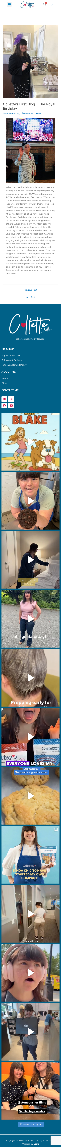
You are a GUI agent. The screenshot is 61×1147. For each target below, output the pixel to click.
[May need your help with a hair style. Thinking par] (30, 678)
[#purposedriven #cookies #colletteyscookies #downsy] (30, 796)
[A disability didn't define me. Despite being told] (30, 560)
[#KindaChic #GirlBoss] (30, 855)
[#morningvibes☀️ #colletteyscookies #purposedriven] (30, 973)
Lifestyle (24, 113)
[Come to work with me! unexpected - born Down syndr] (30, 914)
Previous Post (30, 290)
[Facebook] (4, 405)
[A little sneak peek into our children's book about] (30, 442)
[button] (9, 4)
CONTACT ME (10, 390)
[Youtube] (11, 405)
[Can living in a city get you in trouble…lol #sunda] (30, 1032)
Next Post (30, 297)
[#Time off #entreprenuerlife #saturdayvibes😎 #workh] (30, 619)
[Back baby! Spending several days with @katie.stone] (30, 1091)
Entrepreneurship (11, 113)
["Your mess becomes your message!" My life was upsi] (30, 737)
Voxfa (37, 1144)
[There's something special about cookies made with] (30, 501)
